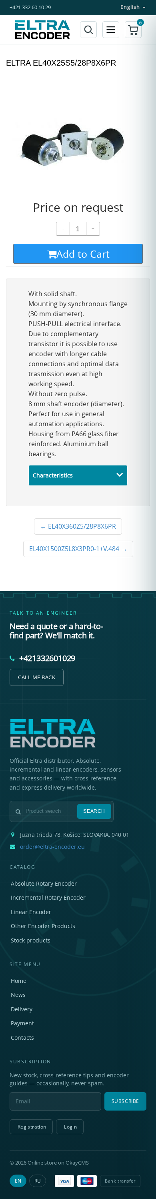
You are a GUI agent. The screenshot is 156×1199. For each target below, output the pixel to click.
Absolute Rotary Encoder (44, 883)
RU (37, 1180)
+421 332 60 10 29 (30, 7)
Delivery (21, 1009)
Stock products (30, 940)
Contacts (22, 1037)
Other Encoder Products (43, 926)
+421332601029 (47, 658)
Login (70, 1126)
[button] (133, 29)
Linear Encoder (31, 912)
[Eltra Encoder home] (42, 29)
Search (94, 811)
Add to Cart (83, 254)
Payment (22, 1023)
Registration (32, 1126)
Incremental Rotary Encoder (48, 897)
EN (18, 1180)
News (18, 994)
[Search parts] (88, 29)
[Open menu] (110, 29)
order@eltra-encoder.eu (52, 846)
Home (18, 980)
